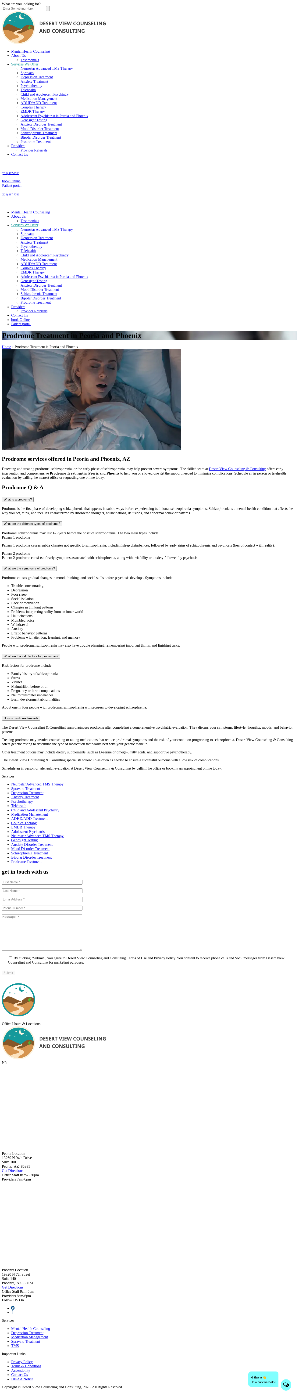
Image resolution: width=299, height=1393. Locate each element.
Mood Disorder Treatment (40, 129)
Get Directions (12, 1171)
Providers (18, 146)
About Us (18, 56)
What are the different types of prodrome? (32, 524)
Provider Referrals (34, 150)
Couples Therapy (33, 107)
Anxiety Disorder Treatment (41, 124)
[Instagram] (12, 1308)
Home (6, 347)
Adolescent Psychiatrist (28, 832)
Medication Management (39, 99)
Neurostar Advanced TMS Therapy (47, 68)
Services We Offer (24, 64)
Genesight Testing (34, 120)
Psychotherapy (31, 86)
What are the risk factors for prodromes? (31, 656)
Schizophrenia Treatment (39, 133)
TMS (15, 1346)
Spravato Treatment (25, 789)
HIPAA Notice (22, 1379)
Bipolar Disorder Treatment (41, 137)
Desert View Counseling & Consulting (237, 469)
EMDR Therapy (33, 111)
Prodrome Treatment (36, 142)
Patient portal (11, 185)
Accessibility (20, 1370)
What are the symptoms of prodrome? (29, 568)
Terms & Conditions (26, 1366)
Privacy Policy (22, 1362)
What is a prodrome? (18, 499)
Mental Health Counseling (30, 51)
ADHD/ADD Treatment (39, 103)
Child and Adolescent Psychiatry (45, 94)
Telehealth (28, 90)
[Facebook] (12, 1312)
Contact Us (19, 154)
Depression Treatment (37, 77)
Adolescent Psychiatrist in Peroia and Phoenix (54, 116)
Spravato (27, 73)
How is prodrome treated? (21, 718)
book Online (11, 181)
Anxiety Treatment (34, 81)
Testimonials (30, 60)
